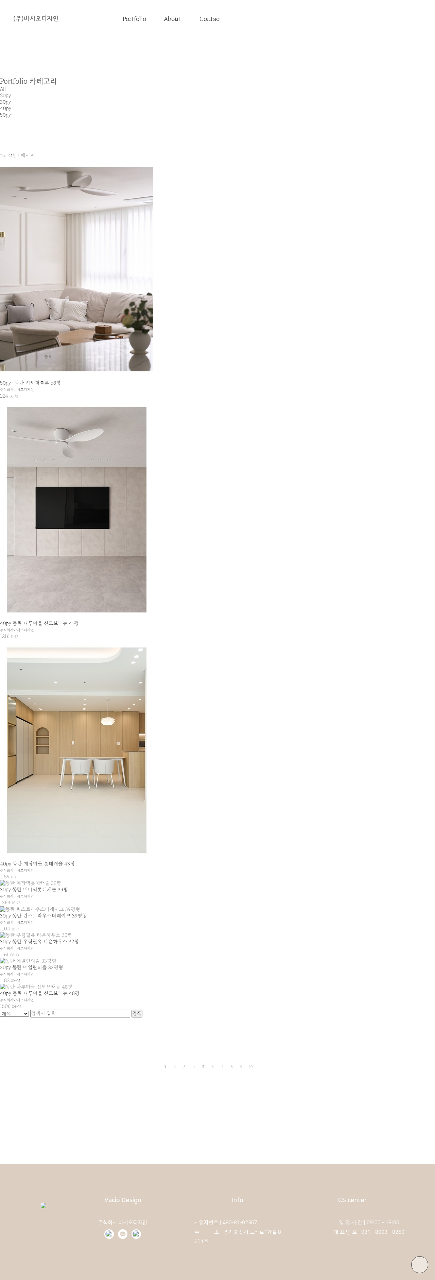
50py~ (6, 115)
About (172, 19)
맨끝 (270, 1067)
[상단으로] (419, 1264)
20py (5, 95)
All (3, 89)
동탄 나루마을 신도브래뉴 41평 (46, 623)
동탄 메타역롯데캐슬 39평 (40, 889)
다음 (260, 1067)
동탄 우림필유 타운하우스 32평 (45, 941)
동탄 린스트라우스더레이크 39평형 (49, 915)
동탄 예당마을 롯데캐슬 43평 (44, 863)
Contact (210, 19)
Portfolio (134, 19)
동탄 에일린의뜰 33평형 (37, 967)
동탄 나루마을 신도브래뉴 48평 (46, 993)
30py (5, 102)
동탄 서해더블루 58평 (38, 383)
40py (5, 108)
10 (251, 1066)
